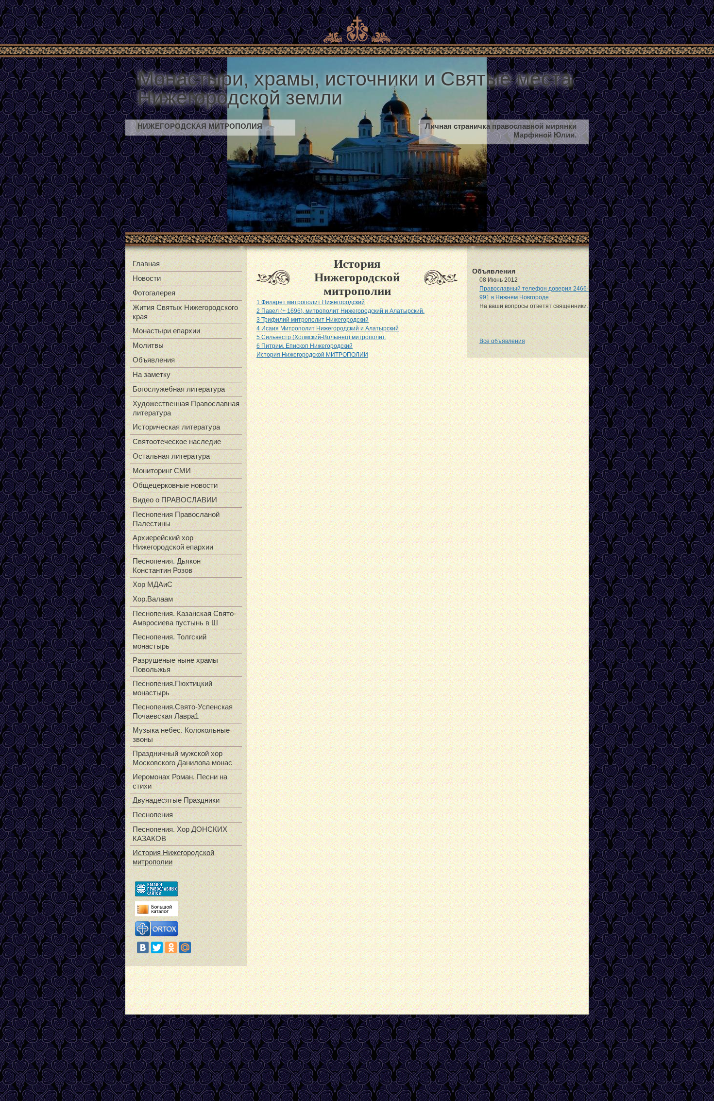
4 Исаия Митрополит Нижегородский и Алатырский (327, 328)
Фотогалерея (154, 293)
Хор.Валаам (153, 599)
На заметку (151, 374)
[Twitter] (157, 947)
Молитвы (148, 345)
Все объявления (502, 341)
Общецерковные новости (175, 485)
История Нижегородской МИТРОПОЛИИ (312, 354)
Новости (147, 278)
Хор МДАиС (152, 584)
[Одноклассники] (171, 947)
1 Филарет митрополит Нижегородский (310, 302)
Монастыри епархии (166, 331)
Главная (146, 263)
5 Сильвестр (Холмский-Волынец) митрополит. (321, 337)
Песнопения (153, 814)
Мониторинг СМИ (162, 470)
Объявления (154, 360)
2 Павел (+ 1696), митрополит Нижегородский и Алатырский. (340, 311)
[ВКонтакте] (143, 947)
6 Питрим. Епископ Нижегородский (304, 346)
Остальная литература (171, 456)
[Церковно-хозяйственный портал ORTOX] (156, 934)
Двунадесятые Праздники (176, 800)
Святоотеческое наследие (177, 441)
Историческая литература (176, 427)
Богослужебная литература (179, 389)
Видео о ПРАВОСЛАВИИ (175, 500)
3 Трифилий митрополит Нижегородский (312, 319)
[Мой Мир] (185, 947)
